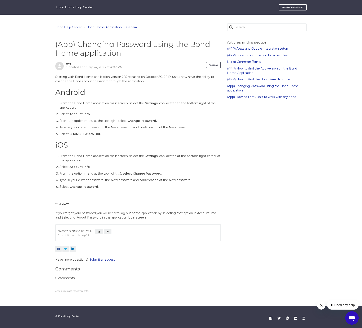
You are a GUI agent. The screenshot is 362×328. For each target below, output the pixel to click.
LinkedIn (73, 249)
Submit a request (293, 7)
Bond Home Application (104, 27)
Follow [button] (213, 65)
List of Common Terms (244, 62)
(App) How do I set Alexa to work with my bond (261, 97)
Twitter (65, 249)
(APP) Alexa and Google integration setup (257, 48)
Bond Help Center (68, 27)
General (131, 27)
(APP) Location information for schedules (257, 55)
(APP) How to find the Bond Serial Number (258, 79)
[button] (99, 231)
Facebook (58, 249)
